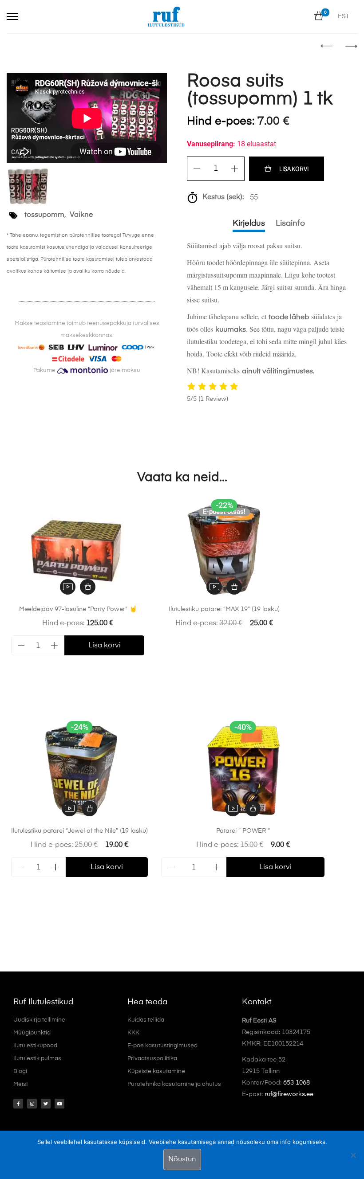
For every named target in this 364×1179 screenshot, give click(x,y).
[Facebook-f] (18, 1103)
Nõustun (182, 1159)
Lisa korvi (294, 168)
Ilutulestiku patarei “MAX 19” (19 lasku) (224, 609)
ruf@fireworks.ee (289, 1094)
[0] (318, 16)
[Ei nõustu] (352, 1155)
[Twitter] (46, 1103)
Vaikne (81, 215)
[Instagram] (32, 1103)
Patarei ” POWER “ (243, 831)
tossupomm (44, 215)
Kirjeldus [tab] (249, 223)
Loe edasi (234, 587)
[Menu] (12, 16)
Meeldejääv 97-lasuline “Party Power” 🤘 (78, 609)
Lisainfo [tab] (290, 223)
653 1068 (296, 1083)
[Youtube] (59, 1103)
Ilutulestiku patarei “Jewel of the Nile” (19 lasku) (79, 831)
